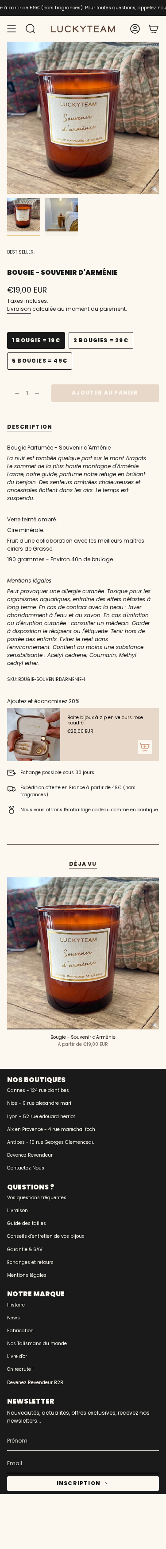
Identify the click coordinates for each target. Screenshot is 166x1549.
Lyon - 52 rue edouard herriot (41, 1116)
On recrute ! (20, 1369)
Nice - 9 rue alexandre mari (39, 1103)
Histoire (16, 1305)
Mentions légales (26, 1275)
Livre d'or (17, 1356)
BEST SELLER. (21, 252)
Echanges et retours (30, 1262)
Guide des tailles (26, 1223)
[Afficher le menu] (11, 29)
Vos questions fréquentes (36, 1197)
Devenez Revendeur (30, 1155)
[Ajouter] (145, 747)
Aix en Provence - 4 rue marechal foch (51, 1129)
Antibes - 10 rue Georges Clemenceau (51, 1142)
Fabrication (20, 1330)
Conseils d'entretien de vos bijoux (45, 1236)
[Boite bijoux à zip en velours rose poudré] (33, 734)
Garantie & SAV (24, 1249)
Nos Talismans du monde (37, 1343)
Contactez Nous (25, 1168)
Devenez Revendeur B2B (35, 1382)
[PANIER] (153, 29)
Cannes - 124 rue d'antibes (38, 1090)
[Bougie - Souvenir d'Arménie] (83, 953)
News (13, 1317)
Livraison (19, 309)
